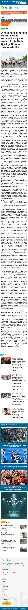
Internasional (5, 592)
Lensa (3, 578)
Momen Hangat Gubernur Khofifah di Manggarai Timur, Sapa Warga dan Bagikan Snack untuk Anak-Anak (19, 379)
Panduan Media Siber (10, 19)
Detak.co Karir (23, 21)
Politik (3, 581)
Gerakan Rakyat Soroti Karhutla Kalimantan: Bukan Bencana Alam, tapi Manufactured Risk (19, 362)
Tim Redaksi (5, 601)
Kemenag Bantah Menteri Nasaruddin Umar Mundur (18, 410)
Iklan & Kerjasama (15, 21)
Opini (3, 591)
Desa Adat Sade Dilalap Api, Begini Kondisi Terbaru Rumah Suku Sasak (14, 446)
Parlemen (4, 589)
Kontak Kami (7, 603)
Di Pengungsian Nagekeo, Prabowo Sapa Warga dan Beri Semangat (18, 396)
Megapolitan (5, 586)
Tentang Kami (5, 599)
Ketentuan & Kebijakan (21, 19)
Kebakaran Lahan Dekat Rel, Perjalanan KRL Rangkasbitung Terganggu (8, 549)
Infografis (4, 594)
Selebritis (4, 583)
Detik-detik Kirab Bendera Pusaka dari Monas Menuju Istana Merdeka (14, 467)
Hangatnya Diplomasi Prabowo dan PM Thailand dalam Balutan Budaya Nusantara (14, 488)
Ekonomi (4, 588)
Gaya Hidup (4, 584)
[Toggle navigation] (3, 16)
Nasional (4, 579)
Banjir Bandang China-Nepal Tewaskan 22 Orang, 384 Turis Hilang (8, 541)
